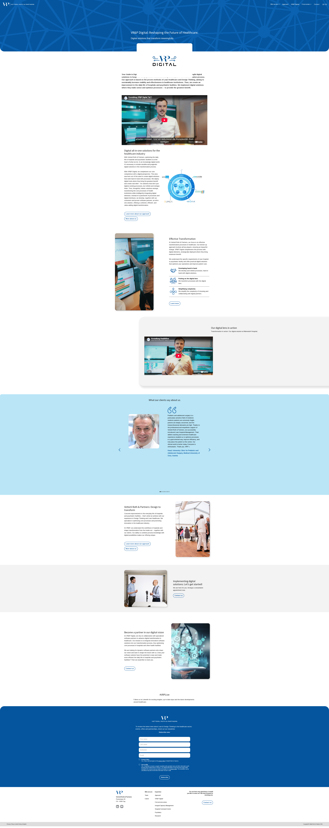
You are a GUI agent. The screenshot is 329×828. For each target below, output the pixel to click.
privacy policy (161, 761)
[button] (275, 4)
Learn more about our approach (137, 214)
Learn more (174, 303)
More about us (131, 219)
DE (323, 4)
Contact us (179, 595)
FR (326, 4)
